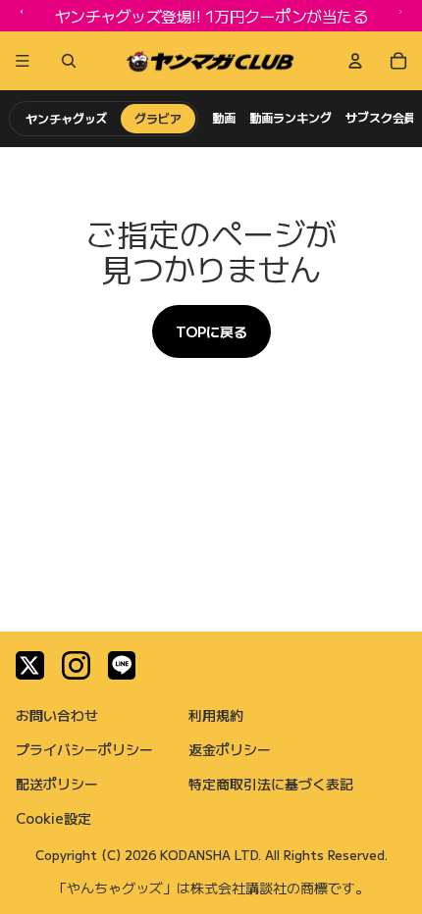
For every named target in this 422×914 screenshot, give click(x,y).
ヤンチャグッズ (66, 118)
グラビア (158, 118)
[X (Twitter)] (30, 665)
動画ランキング (290, 118)
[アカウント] (355, 60)
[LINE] (122, 665)
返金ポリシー (229, 749)
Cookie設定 (53, 818)
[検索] (64, 60)
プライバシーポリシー (84, 749)
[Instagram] (76, 665)
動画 (224, 118)
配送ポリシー (57, 783)
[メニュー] (22, 60)
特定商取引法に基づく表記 (270, 783)
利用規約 (215, 715)
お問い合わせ (57, 715)
